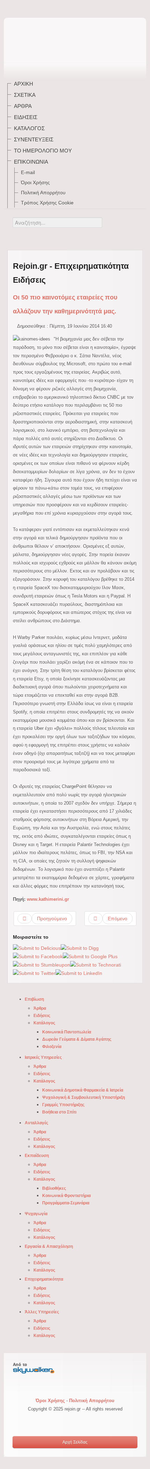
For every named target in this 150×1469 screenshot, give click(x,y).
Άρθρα (23, 106)
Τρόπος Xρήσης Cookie (47, 202)
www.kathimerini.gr (48, 899)
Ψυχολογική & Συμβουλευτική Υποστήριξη (83, 1097)
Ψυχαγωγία (36, 1213)
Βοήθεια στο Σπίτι (59, 1112)
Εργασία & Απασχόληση (49, 1246)
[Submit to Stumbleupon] (41, 965)
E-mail (28, 172)
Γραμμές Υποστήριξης (63, 1104)
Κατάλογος (29, 128)
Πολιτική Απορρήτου (43, 192)
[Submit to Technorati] (95, 965)
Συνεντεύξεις (33, 139)
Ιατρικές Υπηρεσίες (43, 1057)
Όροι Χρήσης (35, 182)
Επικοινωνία (31, 162)
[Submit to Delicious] (37, 948)
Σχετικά (25, 95)
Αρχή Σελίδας (75, 1442)
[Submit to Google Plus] (90, 956)
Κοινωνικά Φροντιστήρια (66, 1195)
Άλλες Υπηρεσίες (42, 1312)
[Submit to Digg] (80, 948)
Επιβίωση (34, 999)
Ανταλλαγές (36, 1122)
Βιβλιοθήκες (54, 1188)
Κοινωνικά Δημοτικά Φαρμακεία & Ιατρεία (82, 1090)
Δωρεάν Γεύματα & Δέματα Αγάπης (76, 1039)
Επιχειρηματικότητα (44, 1279)
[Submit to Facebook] (38, 956)
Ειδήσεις (25, 117)
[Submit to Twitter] (34, 973)
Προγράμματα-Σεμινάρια (65, 1203)
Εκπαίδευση (37, 1155)
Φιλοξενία (51, 1046)
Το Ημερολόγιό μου (43, 151)
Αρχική (23, 84)
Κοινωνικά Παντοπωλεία (66, 1032)
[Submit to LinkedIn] (78, 973)
